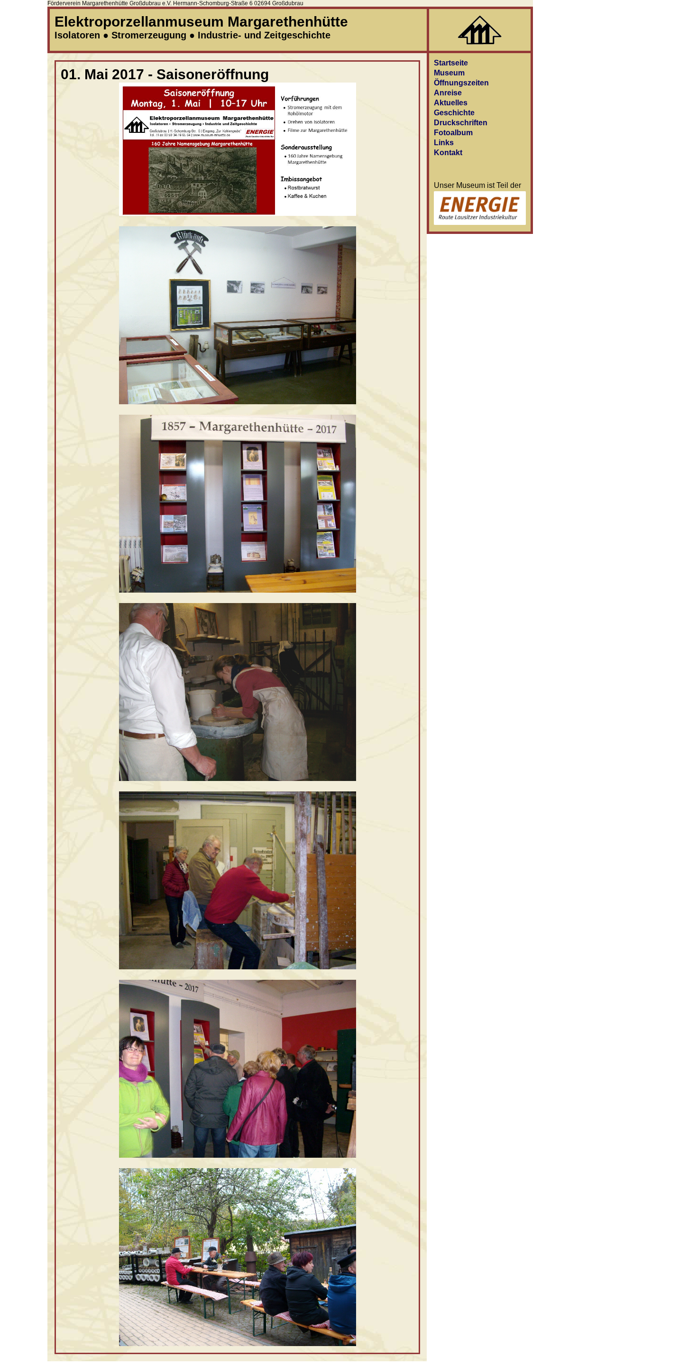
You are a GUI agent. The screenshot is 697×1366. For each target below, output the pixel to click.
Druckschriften (460, 123)
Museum (449, 73)
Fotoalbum (453, 133)
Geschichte (454, 113)
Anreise (448, 93)
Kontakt (448, 153)
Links (444, 143)
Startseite (451, 63)
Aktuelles (451, 103)
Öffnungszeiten (461, 83)
